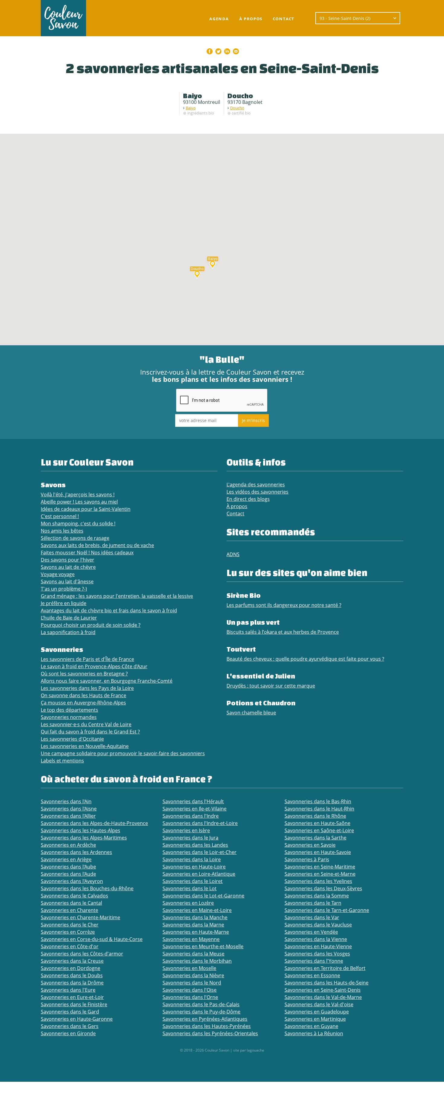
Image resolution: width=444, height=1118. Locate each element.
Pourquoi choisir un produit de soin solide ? (90, 625)
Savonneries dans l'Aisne (69, 808)
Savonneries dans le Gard (70, 1011)
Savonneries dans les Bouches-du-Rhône (87, 888)
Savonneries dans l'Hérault (193, 801)
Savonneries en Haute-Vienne (318, 946)
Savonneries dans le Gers (69, 1026)
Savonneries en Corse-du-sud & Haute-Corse (92, 939)
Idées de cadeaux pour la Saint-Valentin (85, 509)
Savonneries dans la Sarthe (315, 837)
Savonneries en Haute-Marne (195, 932)
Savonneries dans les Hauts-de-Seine (326, 982)
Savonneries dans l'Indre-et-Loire (200, 823)
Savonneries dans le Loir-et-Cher (199, 852)
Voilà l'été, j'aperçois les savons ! (77, 494)
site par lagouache (248, 1050)
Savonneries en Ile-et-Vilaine (194, 808)
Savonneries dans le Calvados (74, 895)
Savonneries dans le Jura (190, 837)
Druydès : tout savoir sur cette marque (271, 685)
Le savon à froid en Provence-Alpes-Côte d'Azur (94, 666)
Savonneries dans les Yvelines (318, 881)
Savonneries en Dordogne (70, 968)
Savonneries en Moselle (189, 968)
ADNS (233, 554)
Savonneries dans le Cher (69, 924)
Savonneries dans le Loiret (192, 881)
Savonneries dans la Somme (317, 895)
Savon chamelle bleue (251, 712)
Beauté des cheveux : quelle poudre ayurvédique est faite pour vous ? (305, 659)
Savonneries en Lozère (188, 903)
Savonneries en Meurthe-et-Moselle (202, 946)
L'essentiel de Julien (261, 676)
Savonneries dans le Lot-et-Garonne (203, 895)
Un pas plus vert (253, 622)
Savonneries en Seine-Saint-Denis (323, 990)
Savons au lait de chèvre (68, 567)
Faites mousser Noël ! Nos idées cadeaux (87, 552)
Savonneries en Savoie (310, 845)
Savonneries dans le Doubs (72, 975)
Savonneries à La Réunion (314, 1033)
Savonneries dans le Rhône (315, 816)
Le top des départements (69, 710)
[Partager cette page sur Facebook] (210, 51)
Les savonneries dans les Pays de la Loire (87, 688)
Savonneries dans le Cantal (71, 903)
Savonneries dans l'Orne (190, 997)
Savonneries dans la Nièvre (193, 975)
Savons (53, 484)
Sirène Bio (244, 595)
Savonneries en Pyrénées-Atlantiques (204, 1019)
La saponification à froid (68, 632)
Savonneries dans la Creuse (72, 961)
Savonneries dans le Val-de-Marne (323, 997)
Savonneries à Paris (307, 859)
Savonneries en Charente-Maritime (80, 917)
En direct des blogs (248, 499)
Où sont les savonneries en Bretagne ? (84, 673)
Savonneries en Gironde (68, 1033)
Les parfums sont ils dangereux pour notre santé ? (284, 605)
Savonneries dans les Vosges (317, 953)
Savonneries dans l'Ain (66, 801)
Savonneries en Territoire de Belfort (325, 968)
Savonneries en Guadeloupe (317, 1011)
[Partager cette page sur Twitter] (218, 51)
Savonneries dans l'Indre (190, 816)
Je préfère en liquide (63, 603)
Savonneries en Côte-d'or (69, 946)
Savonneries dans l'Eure (68, 990)
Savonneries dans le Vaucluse (318, 924)
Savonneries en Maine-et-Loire (197, 910)
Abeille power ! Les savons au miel (79, 501)
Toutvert (241, 649)
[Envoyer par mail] (236, 51)
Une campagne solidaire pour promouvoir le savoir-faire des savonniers (123, 753)
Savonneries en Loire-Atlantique (198, 874)
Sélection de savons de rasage (75, 538)
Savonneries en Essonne (312, 975)
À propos (250, 18)
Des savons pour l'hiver (67, 559)
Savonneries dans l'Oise (189, 990)
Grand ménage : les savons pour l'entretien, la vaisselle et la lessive (117, 596)
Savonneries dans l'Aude (68, 874)
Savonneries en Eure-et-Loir (72, 997)
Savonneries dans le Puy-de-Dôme (201, 1011)
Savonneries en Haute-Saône (317, 823)
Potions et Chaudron (261, 703)
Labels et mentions (62, 760)
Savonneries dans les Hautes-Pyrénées (206, 1026)
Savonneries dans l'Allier (68, 816)
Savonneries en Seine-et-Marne (320, 874)
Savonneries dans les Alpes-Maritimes (84, 837)
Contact (283, 18)
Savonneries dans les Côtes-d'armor (82, 953)
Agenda (219, 18)
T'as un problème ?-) (64, 588)
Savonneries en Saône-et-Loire (319, 830)
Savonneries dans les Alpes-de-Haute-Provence (94, 823)
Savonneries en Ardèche (68, 845)
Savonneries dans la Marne (193, 924)
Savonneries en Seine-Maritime (320, 866)
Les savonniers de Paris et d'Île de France (87, 659)
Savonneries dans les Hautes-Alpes (80, 830)
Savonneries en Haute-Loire (194, 866)
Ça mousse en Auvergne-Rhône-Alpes (83, 702)
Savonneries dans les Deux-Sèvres (323, 888)
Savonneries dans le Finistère (74, 1004)
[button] (212, 264)
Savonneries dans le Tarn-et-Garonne (327, 910)
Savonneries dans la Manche (194, 917)
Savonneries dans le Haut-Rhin (319, 808)
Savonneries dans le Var (312, 917)
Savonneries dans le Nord (191, 982)
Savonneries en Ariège (66, 859)
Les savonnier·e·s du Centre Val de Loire (86, 724)
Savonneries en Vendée (311, 932)
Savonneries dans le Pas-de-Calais (201, 1004)
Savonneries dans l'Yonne (314, 961)
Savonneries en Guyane (311, 1026)
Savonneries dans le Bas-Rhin (318, 801)
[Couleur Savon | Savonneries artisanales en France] (63, 18)
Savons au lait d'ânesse (67, 581)
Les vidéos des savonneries (257, 491)
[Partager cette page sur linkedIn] (227, 51)
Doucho (237, 108)
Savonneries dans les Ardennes (76, 852)
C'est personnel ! (60, 516)
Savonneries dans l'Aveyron (72, 881)
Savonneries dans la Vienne (316, 939)
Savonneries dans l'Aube (68, 866)
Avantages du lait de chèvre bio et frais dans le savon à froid (109, 610)
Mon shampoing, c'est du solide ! (78, 523)
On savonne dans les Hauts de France (83, 695)
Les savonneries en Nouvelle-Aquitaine (85, 746)
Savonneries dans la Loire (191, 859)
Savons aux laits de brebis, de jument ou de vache (97, 545)
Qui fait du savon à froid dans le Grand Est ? (90, 731)
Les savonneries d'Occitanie (72, 739)
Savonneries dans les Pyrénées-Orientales (210, 1033)
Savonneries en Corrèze (68, 932)
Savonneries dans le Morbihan (197, 961)
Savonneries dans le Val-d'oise (319, 1004)
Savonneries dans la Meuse (193, 953)
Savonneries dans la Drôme (72, 982)
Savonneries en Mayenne (191, 939)
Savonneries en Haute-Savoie (318, 852)
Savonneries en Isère (186, 830)
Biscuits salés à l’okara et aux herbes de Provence (283, 632)
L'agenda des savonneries (256, 484)
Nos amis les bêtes (62, 530)
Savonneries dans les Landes (195, 845)
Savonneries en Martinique (315, 1019)
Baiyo (191, 108)
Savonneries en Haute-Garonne (77, 1019)
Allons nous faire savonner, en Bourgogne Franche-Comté (106, 681)
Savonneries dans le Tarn (313, 903)
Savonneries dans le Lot (189, 888)
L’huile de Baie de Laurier (69, 617)
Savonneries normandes (69, 717)
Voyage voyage (58, 574)
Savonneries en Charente (69, 910)
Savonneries (62, 649)
